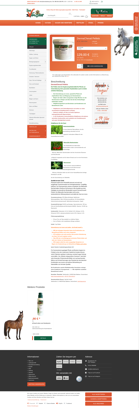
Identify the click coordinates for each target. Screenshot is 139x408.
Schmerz (31, 110)
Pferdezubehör (34, 35)
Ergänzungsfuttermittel (35, 65)
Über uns (30, 360)
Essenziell (32, 403)
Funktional (69, 403)
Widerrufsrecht (32, 376)
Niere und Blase (33, 106)
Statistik (41, 403)
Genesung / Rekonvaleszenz (36, 72)
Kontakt (30, 366)
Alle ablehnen (98, 403)
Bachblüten (32, 87)
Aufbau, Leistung (33, 54)
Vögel (90, 23)
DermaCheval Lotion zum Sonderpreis (39, 323)
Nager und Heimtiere (63, 23)
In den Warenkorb (96, 66)
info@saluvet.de (82, 281)
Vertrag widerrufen (36, 384)
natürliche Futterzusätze (34, 131)
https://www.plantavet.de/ (57, 276)
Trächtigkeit (32, 113)
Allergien (31, 46)
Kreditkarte (72, 361)
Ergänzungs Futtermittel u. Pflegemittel (34, 41)
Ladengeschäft (32, 362)
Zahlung (30, 370)
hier (67, 76)
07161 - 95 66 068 (102, 110)
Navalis (103, 15)
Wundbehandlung (33, 123)
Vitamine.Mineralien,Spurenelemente (36, 118)
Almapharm (95, 15)
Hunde (38, 23)
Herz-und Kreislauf (34, 84)
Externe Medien (51, 403)
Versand (30, 372)
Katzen (48, 23)
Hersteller (33, 126)
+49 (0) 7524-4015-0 (69, 276)
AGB (29, 368)
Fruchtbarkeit (32, 69)
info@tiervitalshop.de (102, 106)
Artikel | (79, 16)
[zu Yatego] (79, 378)
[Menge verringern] (82, 67)
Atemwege (32, 50)
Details (43, 338)
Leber (30, 95)
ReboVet (109, 15)
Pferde (101, 23)
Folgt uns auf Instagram (94, 376)
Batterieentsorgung (33, 378)
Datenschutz (31, 374)
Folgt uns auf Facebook (94, 372)
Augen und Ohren (33, 58)
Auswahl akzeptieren (98, 399)
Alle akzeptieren (98, 394)
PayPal (60, 403)
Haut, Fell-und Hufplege (35, 80)
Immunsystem (32, 91)
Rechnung (66, 361)
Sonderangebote (34, 136)
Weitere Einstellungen (32, 406)
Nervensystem (33, 102)
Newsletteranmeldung (34, 364)
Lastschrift (59, 366)
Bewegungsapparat (34, 61)
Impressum (31, 380)
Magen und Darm (33, 98)
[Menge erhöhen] (82, 65)
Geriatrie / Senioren (34, 76)
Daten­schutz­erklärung (33, 399)
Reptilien (80, 23)
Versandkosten (89, 59)
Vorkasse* (79, 361)
